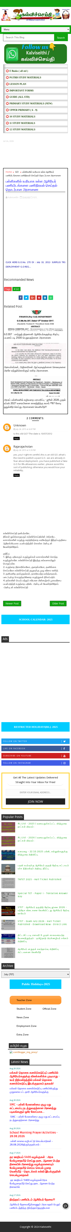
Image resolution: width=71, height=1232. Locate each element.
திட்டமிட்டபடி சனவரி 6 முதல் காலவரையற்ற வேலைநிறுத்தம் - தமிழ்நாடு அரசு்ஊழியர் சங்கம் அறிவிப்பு (43, 938)
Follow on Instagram (17, 763)
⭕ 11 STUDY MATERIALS (20, 123)
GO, (35, 197)
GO (17, 171)
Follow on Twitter (15, 741)
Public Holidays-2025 (35, 984)
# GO (16, 289)
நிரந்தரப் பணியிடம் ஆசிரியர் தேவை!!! (32, 1199)
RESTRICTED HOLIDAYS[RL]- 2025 (35, 727)
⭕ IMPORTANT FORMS (20, 90)
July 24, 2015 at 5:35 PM (26, 450)
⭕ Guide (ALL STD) (18, 97)
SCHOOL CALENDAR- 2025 (35, 619)
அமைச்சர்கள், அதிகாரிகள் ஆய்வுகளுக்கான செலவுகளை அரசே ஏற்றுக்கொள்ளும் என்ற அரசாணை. (35, 369)
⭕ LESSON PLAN (16, 84)
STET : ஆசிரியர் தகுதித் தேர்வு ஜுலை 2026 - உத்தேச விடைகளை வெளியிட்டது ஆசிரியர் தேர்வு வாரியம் (43, 910)
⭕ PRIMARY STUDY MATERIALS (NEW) (29, 103)
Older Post (58, 603)
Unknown (19, 425)
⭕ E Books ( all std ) (17, 71)
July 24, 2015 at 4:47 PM (26, 429)
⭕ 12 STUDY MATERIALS (20, 129)
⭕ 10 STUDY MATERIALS (20, 116)
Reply (16, 438)
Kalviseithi (45, 1226)
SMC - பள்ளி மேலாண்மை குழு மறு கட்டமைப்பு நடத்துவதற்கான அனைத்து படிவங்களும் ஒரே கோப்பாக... (33, 1108)
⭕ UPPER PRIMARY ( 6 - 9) (21, 110)
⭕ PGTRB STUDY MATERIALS (23, 77)
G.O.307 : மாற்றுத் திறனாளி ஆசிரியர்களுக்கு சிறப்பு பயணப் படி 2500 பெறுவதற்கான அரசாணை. (31, 336)
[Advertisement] (35, 155)
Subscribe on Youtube (17, 755)
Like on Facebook (14, 748)
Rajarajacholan (23, 446)
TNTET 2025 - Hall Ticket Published (39, 879)
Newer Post (12, 603)
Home (9, 171)
